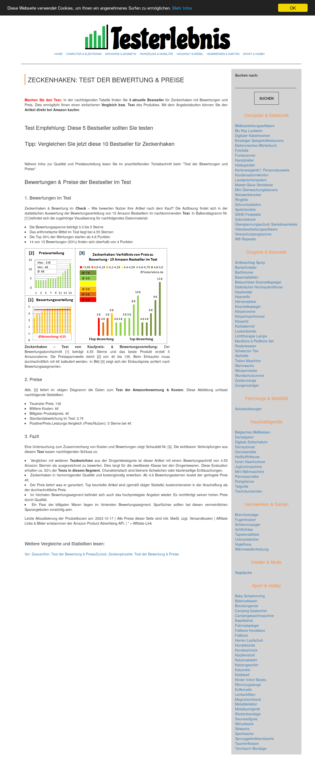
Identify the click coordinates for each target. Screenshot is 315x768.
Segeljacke (243, 572)
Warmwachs (244, 365)
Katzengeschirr (246, 664)
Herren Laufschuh (249, 640)
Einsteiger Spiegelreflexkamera (259, 140)
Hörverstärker (245, 301)
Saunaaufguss (246, 718)
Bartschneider (246, 267)
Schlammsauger (247, 524)
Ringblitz (241, 199)
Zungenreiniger (247, 385)
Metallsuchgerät (247, 708)
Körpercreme (245, 311)
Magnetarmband (248, 699)
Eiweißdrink (244, 620)
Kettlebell (242, 674)
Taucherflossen (247, 743)
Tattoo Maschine (248, 360)
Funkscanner (245, 155)
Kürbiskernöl (244, 326)
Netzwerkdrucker (248, 194)
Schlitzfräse (244, 529)
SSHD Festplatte (248, 214)
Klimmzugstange (248, 684)
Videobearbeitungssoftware (256, 229)
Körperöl (241, 321)
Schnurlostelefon (248, 204)
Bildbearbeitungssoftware (254, 125)
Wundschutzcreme (249, 375)
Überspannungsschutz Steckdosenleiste (266, 224)
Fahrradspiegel (247, 625)
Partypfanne (244, 481)
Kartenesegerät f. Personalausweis (262, 169)
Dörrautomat (245, 446)
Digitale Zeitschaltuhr (251, 441)
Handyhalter (244, 160)
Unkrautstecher (247, 539)
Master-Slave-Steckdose (254, 184)
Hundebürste (245, 645)
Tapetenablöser (247, 534)
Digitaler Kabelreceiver (252, 135)
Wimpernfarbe (246, 370)
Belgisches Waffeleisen (252, 432)
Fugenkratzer (245, 519)
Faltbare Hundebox (250, 630)
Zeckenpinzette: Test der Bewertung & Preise (137, 553)
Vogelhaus (243, 544)
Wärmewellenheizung (251, 549)
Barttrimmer (244, 272)
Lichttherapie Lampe (251, 336)
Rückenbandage (248, 713)
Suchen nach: (246, 75)
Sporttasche (244, 733)
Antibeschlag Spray (250, 262)
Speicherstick (245, 209)
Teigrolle (241, 486)
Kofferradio (243, 689)
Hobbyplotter (245, 165)
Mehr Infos (182, 8)
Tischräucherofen (248, 491)
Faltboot (241, 635)
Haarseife (242, 296)
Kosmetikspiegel (247, 306)
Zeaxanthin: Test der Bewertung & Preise (60, 553)
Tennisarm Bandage (251, 748)
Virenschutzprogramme (253, 234)
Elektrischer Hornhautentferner (259, 286)
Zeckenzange (245, 380)
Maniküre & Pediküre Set (254, 340)
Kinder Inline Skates (250, 679)
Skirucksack (244, 723)
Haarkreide (243, 291)
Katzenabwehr (246, 659)
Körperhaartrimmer (250, 316)
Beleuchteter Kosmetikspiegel (258, 282)
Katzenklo (242, 669)
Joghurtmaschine (248, 466)
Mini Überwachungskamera (256, 189)
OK (293, 8)
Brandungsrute (246, 605)
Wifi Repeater (245, 238)
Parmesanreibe (247, 476)
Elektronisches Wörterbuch (256, 145)
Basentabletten (246, 277)
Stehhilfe (242, 355)
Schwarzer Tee (246, 350)
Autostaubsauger (248, 408)
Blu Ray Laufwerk (248, 130)
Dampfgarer (244, 436)
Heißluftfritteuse (247, 456)
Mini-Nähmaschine (249, 471)
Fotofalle (242, 150)
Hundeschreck (246, 650)
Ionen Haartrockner (250, 461)
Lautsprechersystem (251, 179)
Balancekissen (246, 600)
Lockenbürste (245, 331)
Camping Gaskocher (251, 610)
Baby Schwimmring (250, 595)
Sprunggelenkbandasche (254, 738)
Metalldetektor (246, 703)
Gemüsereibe (245, 451)
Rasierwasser (245, 345)
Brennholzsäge (246, 514)
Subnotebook (245, 219)
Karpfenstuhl (245, 654)
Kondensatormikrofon (251, 174)
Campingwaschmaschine (254, 615)
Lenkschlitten (245, 694)
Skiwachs (242, 728)
